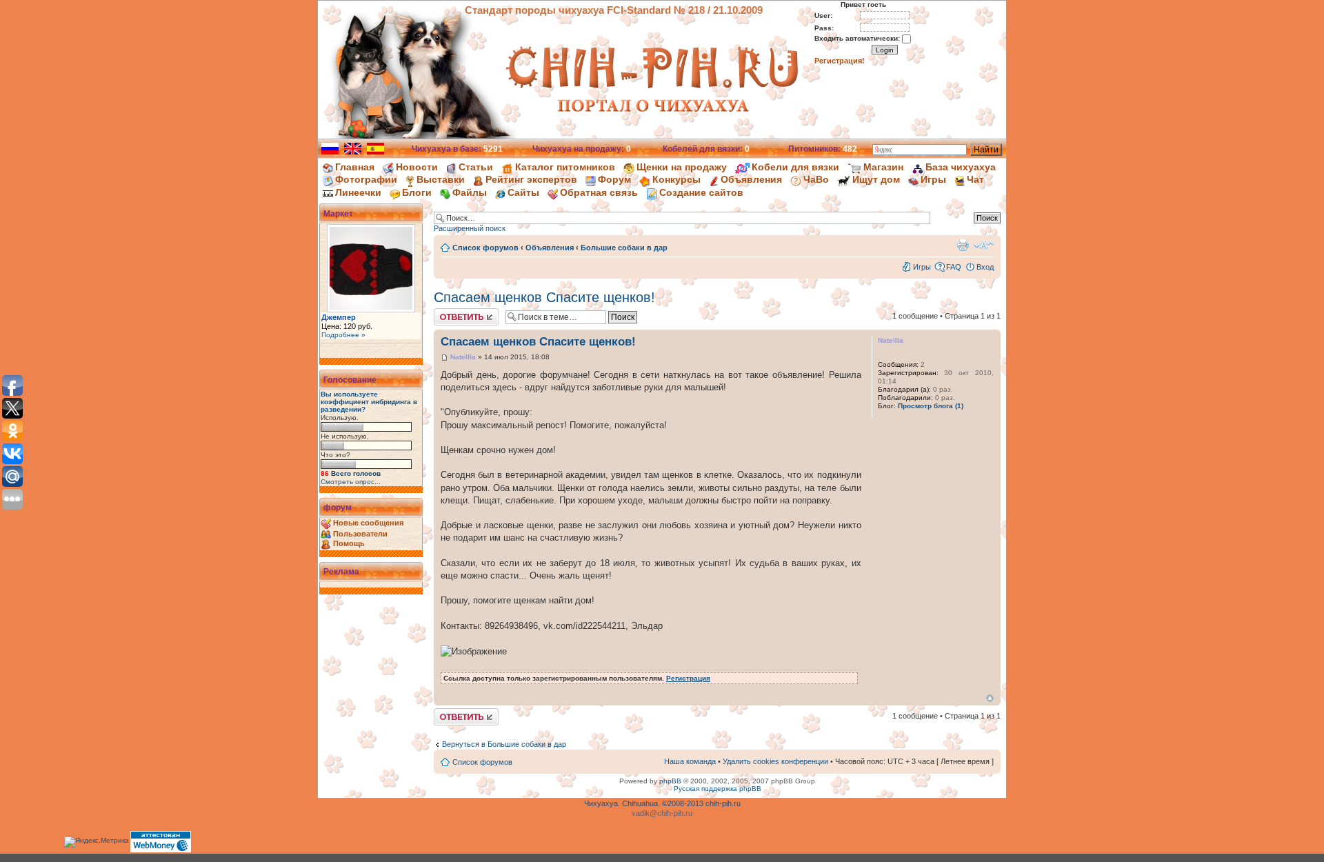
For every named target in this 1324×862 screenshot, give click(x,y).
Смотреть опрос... (351, 481)
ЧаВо (816, 179)
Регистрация (688, 678)
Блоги (417, 192)
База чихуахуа (960, 166)
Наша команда (690, 761)
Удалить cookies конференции (775, 761)
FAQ (953, 267)
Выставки (441, 179)
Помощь (349, 543)
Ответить (450, 312)
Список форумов (485, 247)
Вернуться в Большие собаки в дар (504, 744)
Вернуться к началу (990, 698)
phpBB (670, 781)
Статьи (476, 166)
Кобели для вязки (795, 166)
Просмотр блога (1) (930, 406)
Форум (614, 179)
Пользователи (360, 534)
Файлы (469, 192)
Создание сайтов (701, 192)
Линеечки (358, 192)
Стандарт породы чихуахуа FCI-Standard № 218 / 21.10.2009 (614, 10)
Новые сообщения (368, 523)
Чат (975, 179)
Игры (933, 179)
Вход (985, 267)
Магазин (883, 166)
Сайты (523, 192)
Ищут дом (876, 179)
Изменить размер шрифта (984, 245)
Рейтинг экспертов (531, 179)
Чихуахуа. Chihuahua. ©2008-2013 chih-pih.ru (662, 803)
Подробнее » (343, 335)
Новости (417, 166)
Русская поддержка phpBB (717, 788)
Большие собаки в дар (624, 247)
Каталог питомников (565, 166)
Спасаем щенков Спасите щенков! (544, 297)
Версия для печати (962, 245)
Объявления (751, 179)
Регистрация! (839, 61)
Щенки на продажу (681, 166)
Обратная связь (599, 192)
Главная (354, 166)
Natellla (463, 357)
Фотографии (366, 179)
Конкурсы (676, 179)
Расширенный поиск (469, 228)
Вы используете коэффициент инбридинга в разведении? (369, 401)
